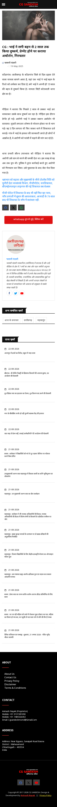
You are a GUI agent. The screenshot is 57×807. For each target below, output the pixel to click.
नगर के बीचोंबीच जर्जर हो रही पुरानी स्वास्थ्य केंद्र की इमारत (24, 413)
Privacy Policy (11, 680)
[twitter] (22, 293)
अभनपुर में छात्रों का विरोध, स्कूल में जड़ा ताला (19, 353)
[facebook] (9, 293)
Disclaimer (10, 684)
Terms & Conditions (15, 687)
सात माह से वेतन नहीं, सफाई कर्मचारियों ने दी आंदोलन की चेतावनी (26, 433)
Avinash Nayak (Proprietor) (15, 711)
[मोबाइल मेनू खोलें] (3, 4)
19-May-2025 (17, 66)
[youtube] (36, 782)
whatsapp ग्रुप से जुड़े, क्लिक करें (28, 219)
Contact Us (10, 677)
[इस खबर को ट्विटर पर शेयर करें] (13, 207)
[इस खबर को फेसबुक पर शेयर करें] (5, 207)
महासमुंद (41, 320)
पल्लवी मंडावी (10, 62)
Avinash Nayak (28, 795)
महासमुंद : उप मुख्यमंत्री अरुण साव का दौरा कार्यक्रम (21, 493)
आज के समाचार (12, 320)
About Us (9, 673)
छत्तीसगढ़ (28, 320)
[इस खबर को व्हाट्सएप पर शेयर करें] (21, 207)
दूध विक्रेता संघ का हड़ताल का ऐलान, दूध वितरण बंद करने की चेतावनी (27, 393)
